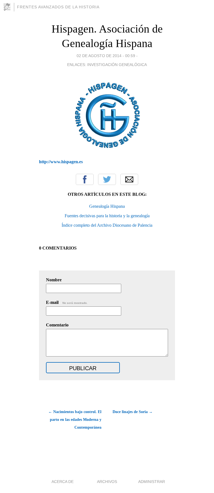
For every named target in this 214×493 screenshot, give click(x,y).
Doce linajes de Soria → (133, 412)
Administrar (151, 481)
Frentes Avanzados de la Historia (58, 7)
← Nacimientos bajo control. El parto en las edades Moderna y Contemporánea (74, 419)
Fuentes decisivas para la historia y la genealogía (107, 215)
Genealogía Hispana (107, 206)
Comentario (57, 325)
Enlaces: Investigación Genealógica (107, 64)
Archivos (107, 481)
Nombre (54, 279)
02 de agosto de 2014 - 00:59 (106, 55)
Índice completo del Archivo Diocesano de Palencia (107, 225)
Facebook (85, 179)
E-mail (66, 302)
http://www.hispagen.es (61, 161)
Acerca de (63, 481)
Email (129, 179)
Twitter (107, 179)
